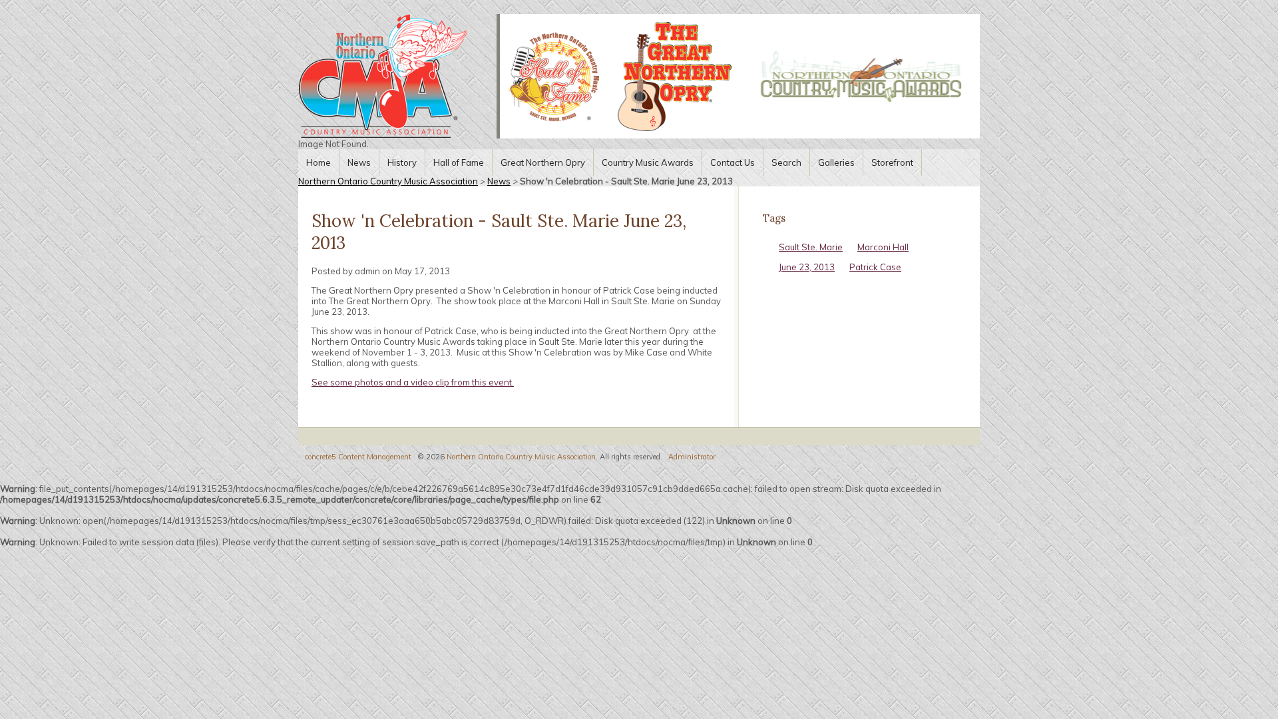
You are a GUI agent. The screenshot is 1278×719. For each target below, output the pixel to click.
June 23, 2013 (807, 267)
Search (786, 162)
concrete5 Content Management (358, 456)
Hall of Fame (458, 162)
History (402, 162)
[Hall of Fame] (553, 76)
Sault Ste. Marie (811, 247)
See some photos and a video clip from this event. (413, 382)
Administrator (692, 456)
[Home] (397, 76)
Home (318, 162)
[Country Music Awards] (861, 76)
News (359, 162)
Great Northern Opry (543, 162)
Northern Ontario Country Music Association (388, 181)
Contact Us (732, 162)
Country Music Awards (648, 162)
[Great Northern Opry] (675, 76)
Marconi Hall (883, 247)
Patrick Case (875, 267)
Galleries (836, 162)
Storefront (892, 162)
